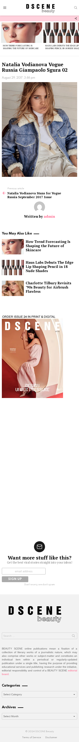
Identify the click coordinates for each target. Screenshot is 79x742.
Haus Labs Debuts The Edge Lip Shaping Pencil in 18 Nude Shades (49, 266)
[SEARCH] (75, 8)
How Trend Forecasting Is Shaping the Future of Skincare (21, 47)
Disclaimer (51, 737)
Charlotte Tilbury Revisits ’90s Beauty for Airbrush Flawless (48, 287)
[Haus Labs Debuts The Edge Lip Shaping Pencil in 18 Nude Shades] (13, 267)
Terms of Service (31, 737)
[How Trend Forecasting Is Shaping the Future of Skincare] (21, 32)
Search (73, 637)
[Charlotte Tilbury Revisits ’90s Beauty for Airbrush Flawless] (13, 288)
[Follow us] (75, 18)
